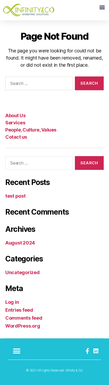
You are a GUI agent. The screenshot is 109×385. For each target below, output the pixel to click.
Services (15, 122)
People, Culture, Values (30, 130)
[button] (102, 7)
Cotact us (16, 137)
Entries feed (19, 310)
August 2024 (20, 243)
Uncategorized (22, 272)
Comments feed (23, 318)
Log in (12, 302)
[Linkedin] (95, 351)
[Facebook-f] (87, 351)
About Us (15, 115)
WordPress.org (22, 326)
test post (15, 196)
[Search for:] (38, 84)
